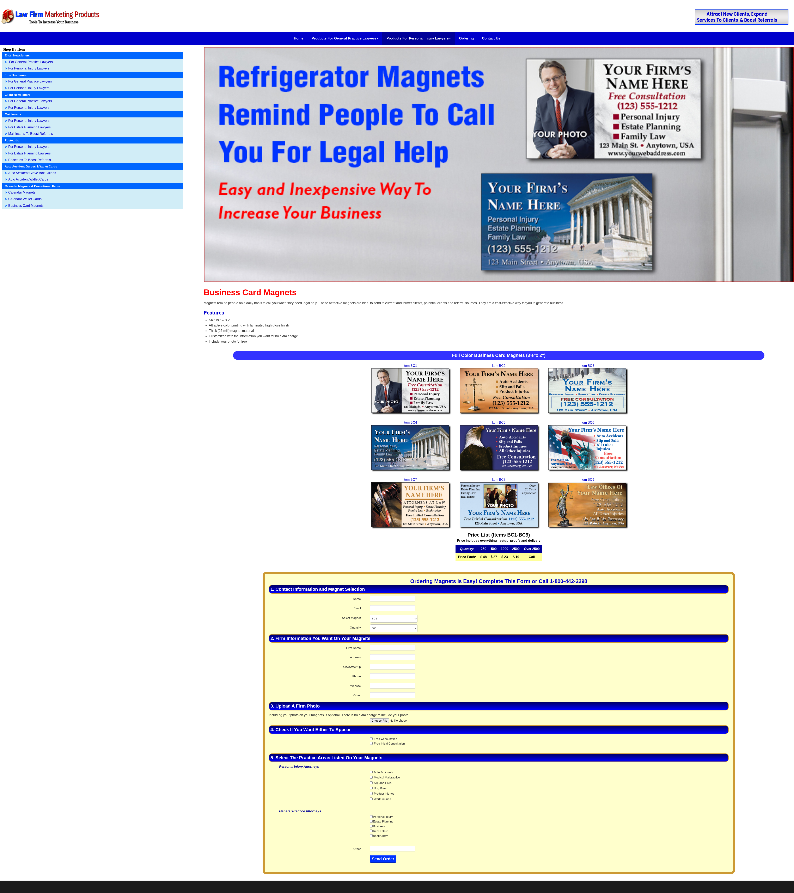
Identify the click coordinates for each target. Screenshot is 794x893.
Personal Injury (383, 816)
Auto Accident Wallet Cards (28, 179)
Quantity (355, 627)
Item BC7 (410, 479)
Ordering (466, 38)
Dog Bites (379, 788)
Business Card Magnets (25, 205)
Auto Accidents (385, 772)
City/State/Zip (352, 666)
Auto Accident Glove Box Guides (32, 173)
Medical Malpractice (386, 777)
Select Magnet (351, 617)
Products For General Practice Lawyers (344, 38)
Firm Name (353, 647)
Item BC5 (499, 422)
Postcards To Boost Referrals (29, 160)
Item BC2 (499, 365)
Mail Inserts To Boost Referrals (30, 133)
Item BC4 (410, 422)
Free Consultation (387, 738)
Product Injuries (385, 793)
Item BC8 (499, 479)
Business (379, 826)
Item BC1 (410, 365)
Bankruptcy (380, 835)
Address (355, 657)
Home (298, 38)
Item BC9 (587, 479)
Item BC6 (587, 422)
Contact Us (491, 38)
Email (357, 608)
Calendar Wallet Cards (25, 199)
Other (357, 695)
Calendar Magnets (21, 192)
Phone (356, 676)
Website (355, 685)
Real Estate (380, 831)
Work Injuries (382, 799)
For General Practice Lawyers (30, 62)
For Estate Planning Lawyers (29, 127)
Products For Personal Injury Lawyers (417, 38)
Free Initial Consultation (389, 743)
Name (357, 598)
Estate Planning (383, 821)
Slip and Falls (385, 782)
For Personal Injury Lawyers (28, 68)
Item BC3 (587, 365)
